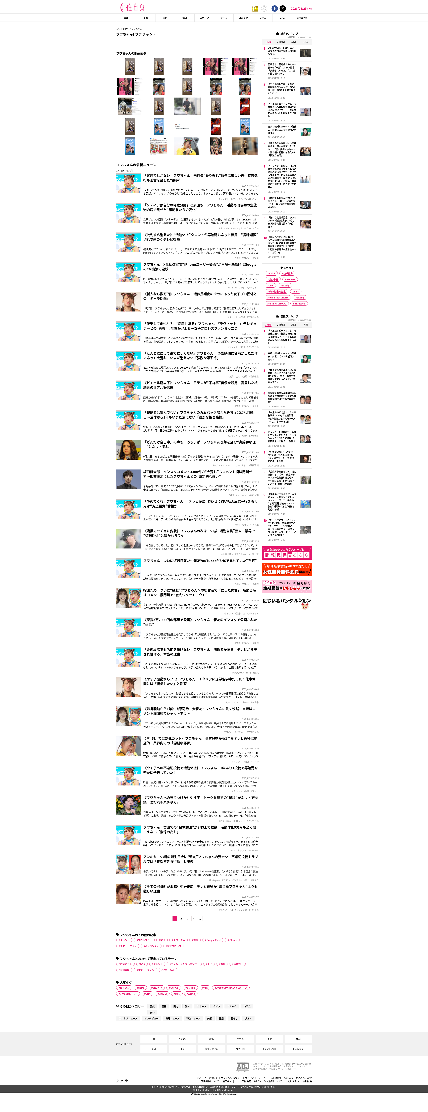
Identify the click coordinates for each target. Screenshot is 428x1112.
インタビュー (151, 1018)
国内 (165, 17)
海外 (184, 17)
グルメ (248, 1018)
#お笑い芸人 (234, 376)
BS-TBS (191, 987)
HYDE (141, 987)
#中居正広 (254, 909)
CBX (271, 285)
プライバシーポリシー (256, 1078)
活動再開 (125, 970)
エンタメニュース (128, 1018)
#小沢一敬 (254, 554)
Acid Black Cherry (278, 297)
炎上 (209, 964)
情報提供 (307, 1081)
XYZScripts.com (230, 1093)
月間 (305, 42)
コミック (243, 17)
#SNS (237, 258)
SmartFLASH (269, 1048)
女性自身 (240, 1048)
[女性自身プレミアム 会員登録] (255, 8)
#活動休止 (254, 376)
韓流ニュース (193, 1018)
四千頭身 (125, 987)
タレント (125, 940)
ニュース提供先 (243, 1081)
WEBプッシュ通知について (268, 1081)
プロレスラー (145, 940)
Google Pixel (213, 940)
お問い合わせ (292, 1081)
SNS (162, 940)
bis (182, 1048)
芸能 (126, 17)
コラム (262, 17)
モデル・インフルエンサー (185, 964)
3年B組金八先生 (128, 993)
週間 (293, 42)
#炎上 (256, 406)
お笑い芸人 (126, 964)
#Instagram (241, 495)
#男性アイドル (226, 909)
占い (282, 17)
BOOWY (290, 279)
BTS (177, 993)
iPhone (233, 940)
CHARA (163, 993)
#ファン (255, 761)
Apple (191, 993)
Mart (298, 1039)
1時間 (268, 42)
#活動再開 (254, 465)
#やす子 (255, 702)
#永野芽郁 (254, 495)
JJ (154, 1039)
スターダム (179, 940)
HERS (269, 1039)
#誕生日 (255, 880)
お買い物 (302, 17)
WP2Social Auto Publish (201, 1093)
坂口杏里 (157, 987)
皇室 (145, 17)
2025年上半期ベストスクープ (231, 987)
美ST (153, 1048)
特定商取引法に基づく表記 (298, 1078)
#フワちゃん (237, 198)
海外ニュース (172, 1018)
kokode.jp (298, 1048)
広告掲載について (210, 1081)
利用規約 (276, 1078)
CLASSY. (183, 1039)
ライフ (223, 17)
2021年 (300, 297)
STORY (240, 1039)
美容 (209, 1018)
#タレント (224, 198)
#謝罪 (256, 583)
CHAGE (174, 987)
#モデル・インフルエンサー (226, 465)
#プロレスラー (251, 198)
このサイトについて (207, 1078)
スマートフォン (128, 946)
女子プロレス (174, 946)
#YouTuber (253, 850)
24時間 (281, 42)
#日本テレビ (239, 820)
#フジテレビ (241, 909)
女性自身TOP (122, 28)
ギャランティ (152, 946)
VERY (211, 1039)
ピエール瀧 (168, 970)
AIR (206, 987)
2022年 (285, 285)
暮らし (234, 1018)
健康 (221, 1018)
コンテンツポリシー (231, 1078)
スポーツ (204, 17)
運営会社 (227, 1081)
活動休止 (238, 964)
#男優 (231, 495)
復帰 (195, 940)
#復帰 (256, 258)
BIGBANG (299, 303)
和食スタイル (211, 1048)
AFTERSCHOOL (277, 303)
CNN (148, 993)
